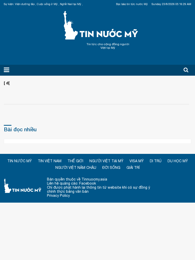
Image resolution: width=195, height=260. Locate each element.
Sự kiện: (9, 4)
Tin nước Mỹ (101, 24)
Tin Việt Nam (49, 161)
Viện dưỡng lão (25, 4)
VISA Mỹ (136, 161)
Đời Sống (111, 168)
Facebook (87, 183)
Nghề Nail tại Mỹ (70, 4)
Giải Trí (133, 168)
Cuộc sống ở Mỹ (47, 4)
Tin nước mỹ (23, 185)
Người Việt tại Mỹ (106, 161)
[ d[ (7, 83)
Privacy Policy (58, 195)
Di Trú (155, 161)
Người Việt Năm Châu (75, 168)
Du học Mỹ (178, 161)
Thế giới (75, 161)
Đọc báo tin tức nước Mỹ (132, 4)
